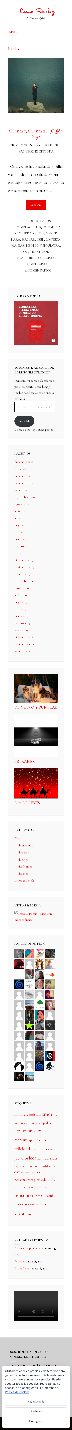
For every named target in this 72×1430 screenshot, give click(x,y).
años (55, 1115)
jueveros (21, 1158)
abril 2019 (20, 609)
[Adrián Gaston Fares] (50, 984)
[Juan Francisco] (39, 1055)
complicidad (33, 1123)
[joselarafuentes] (39, 1025)
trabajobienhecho (35, 1204)
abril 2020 (20, 532)
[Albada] (19, 1035)
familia (44, 1140)
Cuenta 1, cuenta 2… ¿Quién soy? (36, 134)
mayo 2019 (20, 602)
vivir (28, 1214)
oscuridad (25, 1172)
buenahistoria (20, 1123)
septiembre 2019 (24, 581)
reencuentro (19, 1187)
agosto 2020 (21, 504)
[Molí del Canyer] (19, 1025)
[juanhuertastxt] (50, 1066)
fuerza (33, 1149)
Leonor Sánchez (36, 11)
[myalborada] (29, 1004)
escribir (20, 1139)
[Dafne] (29, 1045)
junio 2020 (20, 518)
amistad (35, 1114)
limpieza (53, 239)
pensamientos (23, 1180)
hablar (28, 239)
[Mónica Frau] (19, 963)
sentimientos (27, 1195)
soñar (17, 1204)
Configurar (36, 1421)
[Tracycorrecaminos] (50, 1014)
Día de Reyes (27, 802)
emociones (36, 1131)
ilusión (51, 1149)
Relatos (43, 221)
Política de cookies (17, 1392)
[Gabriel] (39, 1066)
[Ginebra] (29, 984)
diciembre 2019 (23, 560)
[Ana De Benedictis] (19, 1004)
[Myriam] (19, 1045)
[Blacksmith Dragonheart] (29, 994)
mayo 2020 (20, 525)
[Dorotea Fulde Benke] (50, 1004)
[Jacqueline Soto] (39, 984)
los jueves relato (21, 1166)
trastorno (40, 252)
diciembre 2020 (23, 476)
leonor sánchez (43, 1158)
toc (24, 252)
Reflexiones (26, 866)
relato (38, 1187)
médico (32, 245)
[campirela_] (50, 963)
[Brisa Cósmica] (29, 1014)
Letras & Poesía (24, 880)
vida (19, 1213)
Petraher (24, 761)
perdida (40, 1179)
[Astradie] (50, 1055)
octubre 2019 (22, 574)
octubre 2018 (22, 651)
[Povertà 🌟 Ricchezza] (29, 1025)
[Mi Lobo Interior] (19, 1066)
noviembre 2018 (24, 644)
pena (37, 1172)
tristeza (49, 1204)
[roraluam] (29, 1035)
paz (31, 1172)
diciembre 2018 (23, 637)
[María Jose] (39, 994)
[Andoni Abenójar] (50, 994)
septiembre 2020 (24, 497)
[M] (29, 1066)
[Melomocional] (29, 1076)
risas (45, 1187)
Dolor (20, 1131)
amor (47, 1114)
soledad (47, 1195)
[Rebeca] (39, 953)
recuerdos (51, 1180)
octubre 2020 (22, 490)
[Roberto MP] (29, 973)
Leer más (38, 202)
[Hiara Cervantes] (50, 953)
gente (38, 233)
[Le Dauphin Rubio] (39, 1035)
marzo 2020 (21, 539)
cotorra (23, 233)
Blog (30, 221)
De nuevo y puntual (35, 707)
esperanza (33, 1140)
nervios (52, 1166)
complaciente (28, 227)
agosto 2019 (21, 588)
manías (17, 245)
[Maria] (19, 1055)
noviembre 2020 (24, 483)
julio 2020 (20, 511)
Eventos (24, 852)
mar (31, 1166)
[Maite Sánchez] (19, 994)
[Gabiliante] (19, 984)
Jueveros (24, 859)
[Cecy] (29, 953)
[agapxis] (50, 1035)
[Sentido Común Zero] (29, 963)
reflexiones (29, 1187)
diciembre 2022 (23, 462)
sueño (24, 1204)
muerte (36, 1166)
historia (42, 1149)
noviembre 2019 (24, 567)
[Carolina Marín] (19, 1014)
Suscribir (24, 421)
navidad (44, 1166)
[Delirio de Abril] (50, 973)
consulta (52, 227)
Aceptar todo (36, 1402)
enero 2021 (20, 469)
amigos (24, 1115)
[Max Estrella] (50, 1045)
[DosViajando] (19, 973)
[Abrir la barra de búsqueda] (63, 30)
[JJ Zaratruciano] (19, 1076)
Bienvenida (26, 845)
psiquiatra (50, 245)
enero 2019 (21, 630)
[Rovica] (39, 963)
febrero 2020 (22, 546)
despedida (45, 1123)
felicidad (22, 1148)
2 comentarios (38, 270)
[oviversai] (50, 1025)
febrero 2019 (22, 623)
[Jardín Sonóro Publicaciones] (39, 1004)
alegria (17, 1115)
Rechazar (36, 1411)
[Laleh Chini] (19, 953)
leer (40, 239)
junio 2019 (20, 595)
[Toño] (39, 973)
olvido (17, 1172)
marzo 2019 (21, 616)
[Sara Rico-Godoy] (39, 1014)
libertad (53, 1158)
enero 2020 (21, 553)
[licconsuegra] (39, 1045)
